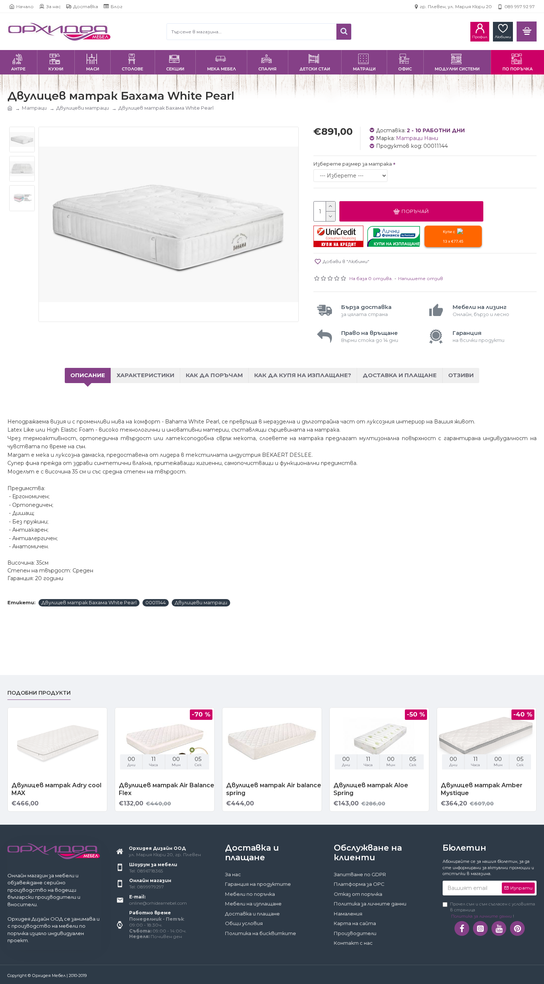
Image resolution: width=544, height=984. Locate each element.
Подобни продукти (39, 693)
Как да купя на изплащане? (302, 375)
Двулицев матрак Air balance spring (273, 789)
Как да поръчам (214, 375)
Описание (87, 375)
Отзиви (461, 375)
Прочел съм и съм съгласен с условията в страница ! (492, 910)
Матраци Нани (417, 138)
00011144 (155, 602)
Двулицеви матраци (82, 108)
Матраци (34, 108)
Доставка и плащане (400, 375)
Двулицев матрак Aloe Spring (370, 789)
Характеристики (145, 375)
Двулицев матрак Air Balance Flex (166, 789)
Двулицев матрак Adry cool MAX (56, 789)
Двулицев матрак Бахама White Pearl (89, 602)
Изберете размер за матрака (352, 164)
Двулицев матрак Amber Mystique (482, 789)
